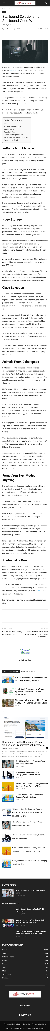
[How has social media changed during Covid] (8, 893)
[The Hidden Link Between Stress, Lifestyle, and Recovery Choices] (8, 775)
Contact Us (26, 1024)
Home (4, 9)
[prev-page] (3, 711)
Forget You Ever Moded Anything (16, 137)
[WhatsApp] (20, 34)
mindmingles (8, 29)
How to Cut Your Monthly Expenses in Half (12, 633)
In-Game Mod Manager (12, 127)
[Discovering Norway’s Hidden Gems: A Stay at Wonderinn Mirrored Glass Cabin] (8, 703)
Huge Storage (9, 129)
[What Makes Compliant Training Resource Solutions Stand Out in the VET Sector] (8, 786)
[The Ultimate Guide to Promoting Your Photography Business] (8, 764)
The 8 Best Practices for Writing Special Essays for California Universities (29, 691)
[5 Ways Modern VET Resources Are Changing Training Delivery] (8, 680)
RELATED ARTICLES (11, 672)
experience (14, 70)
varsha (4, 748)
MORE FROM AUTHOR (29, 672)
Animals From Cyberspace (14, 135)
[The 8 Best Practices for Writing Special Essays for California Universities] (8, 691)
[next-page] (7, 711)
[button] (4, 3)
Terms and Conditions (39, 1024)
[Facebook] (4, 34)
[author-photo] (25, 657)
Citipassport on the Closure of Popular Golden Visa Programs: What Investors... (23, 743)
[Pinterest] (15, 34)
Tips (9, 9)
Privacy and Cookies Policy (12, 1024)
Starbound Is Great (11, 140)
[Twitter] (10, 34)
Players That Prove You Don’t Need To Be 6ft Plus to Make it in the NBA (36, 634)
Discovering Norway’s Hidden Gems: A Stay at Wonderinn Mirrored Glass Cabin (31, 703)
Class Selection (10, 132)
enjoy (40, 591)
